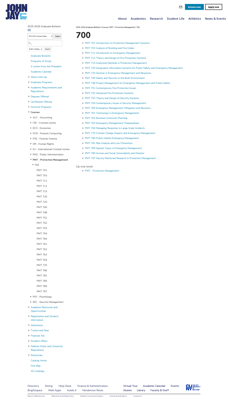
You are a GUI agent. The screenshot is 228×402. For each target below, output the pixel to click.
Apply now (213, 7)
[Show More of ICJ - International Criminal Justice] (31, 149)
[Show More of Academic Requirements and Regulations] (29, 87)
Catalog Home (39, 360)
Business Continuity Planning (106, 118)
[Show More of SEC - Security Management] (31, 302)
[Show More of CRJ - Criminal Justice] (31, 122)
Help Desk (65, 386)
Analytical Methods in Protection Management (116, 63)
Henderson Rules (92, 390)
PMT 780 (42, 270)
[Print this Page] (30, 30)
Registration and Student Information (44, 318)
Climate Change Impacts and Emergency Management (120, 133)
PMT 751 (42, 217)
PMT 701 (42, 170)
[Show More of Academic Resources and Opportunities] (29, 307)
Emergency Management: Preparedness (112, 123)
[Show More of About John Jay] (29, 77)
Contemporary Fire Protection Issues (110, 88)
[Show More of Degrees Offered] (29, 96)
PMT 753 (42, 228)
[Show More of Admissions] (29, 325)
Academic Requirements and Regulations (46, 89)
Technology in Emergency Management (112, 113)
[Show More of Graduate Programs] (29, 82)
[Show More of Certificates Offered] (29, 101)
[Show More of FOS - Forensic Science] (31, 138)
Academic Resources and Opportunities (44, 309)
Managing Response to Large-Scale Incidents (115, 128)
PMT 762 (42, 249)
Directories (36, 355)
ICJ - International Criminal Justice (51, 149)
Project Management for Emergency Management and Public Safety (127, 83)
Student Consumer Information (91, 396)
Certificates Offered (41, 101)
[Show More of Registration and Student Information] (29, 316)
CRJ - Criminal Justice (44, 122)
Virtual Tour (130, 386)
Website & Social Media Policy (62, 396)
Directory (33, 386)
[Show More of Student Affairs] (29, 341)
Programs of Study (41, 61)
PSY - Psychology (42, 296)
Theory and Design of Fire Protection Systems (115, 58)
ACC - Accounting (42, 117)
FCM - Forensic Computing (47, 133)
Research (156, 18)
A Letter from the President (46, 66)
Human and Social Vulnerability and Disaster (114, 153)
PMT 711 (42, 180)
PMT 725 (42, 202)
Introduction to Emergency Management (112, 53)
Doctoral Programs (41, 107)
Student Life (175, 18)
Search (47, 49)
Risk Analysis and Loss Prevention (108, 143)
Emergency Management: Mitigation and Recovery (118, 108)
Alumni (127, 390)
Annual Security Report (118, 396)
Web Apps (54, 390)
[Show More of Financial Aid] (29, 335)
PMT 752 (42, 223)
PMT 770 (42, 265)
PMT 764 (42, 259)
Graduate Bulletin (41, 55)
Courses (35, 112)
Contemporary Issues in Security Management (115, 103)
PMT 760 (42, 238)
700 (37, 165)
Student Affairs (39, 341)
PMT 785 (42, 280)
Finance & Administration (92, 386)
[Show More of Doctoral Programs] (29, 107)
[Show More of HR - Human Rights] (31, 143)
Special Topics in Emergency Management (113, 148)
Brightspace (35, 390)
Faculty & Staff (159, 390)
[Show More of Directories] (29, 355)
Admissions (37, 325)
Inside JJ (71, 390)
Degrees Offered (40, 96)
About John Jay (39, 77)
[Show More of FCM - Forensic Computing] (31, 133)
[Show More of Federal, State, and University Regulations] (29, 346)
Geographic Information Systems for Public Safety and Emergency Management (134, 68)
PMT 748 (42, 212)
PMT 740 (42, 207)
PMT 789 (42, 286)
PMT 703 (42, 175)
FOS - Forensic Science (45, 138)
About (122, 18)
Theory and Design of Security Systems (112, 98)
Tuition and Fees (40, 330)
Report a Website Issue (36, 396)
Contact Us (137, 396)
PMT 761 (42, 244)
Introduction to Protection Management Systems (117, 43)
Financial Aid (37, 335)
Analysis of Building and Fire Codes (109, 48)
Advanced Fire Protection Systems (109, 93)
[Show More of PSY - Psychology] (31, 296)
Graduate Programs (41, 82)
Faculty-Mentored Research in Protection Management (120, 158)
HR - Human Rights (43, 144)
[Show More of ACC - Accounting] (31, 117)
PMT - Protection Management (50, 159)
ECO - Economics (42, 128)
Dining (49, 386)
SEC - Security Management (48, 302)
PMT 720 (42, 196)
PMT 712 (42, 186)
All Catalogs (37, 371)
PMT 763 (42, 254)
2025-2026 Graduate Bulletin (88, 27)
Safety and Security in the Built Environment (115, 78)
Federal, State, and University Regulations (47, 348)
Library (141, 390)
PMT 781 (42, 275)
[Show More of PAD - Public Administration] (31, 154)
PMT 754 (42, 233)
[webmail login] (181, 7)
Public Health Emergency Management (112, 138)
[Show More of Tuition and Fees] (29, 330)
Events (175, 386)
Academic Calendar (41, 71)
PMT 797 (42, 291)
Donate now (194, 7)
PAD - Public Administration (48, 154)
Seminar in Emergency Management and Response (118, 73)
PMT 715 (42, 191)
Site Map (36, 365)
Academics (138, 18)
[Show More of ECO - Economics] (31, 128)
